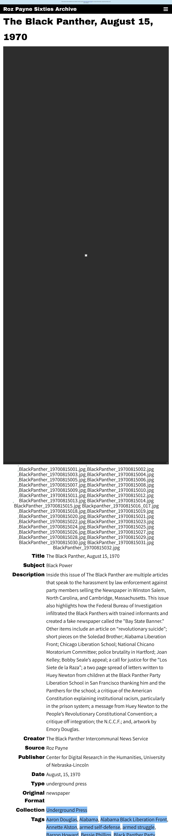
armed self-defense (99, 827)
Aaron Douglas (61, 819)
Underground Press (66, 810)
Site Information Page (88, 1)
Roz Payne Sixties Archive (40, 9)
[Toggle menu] (166, 9)
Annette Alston (61, 827)
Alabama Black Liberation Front (133, 819)
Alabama (88, 819)
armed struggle (138, 827)
